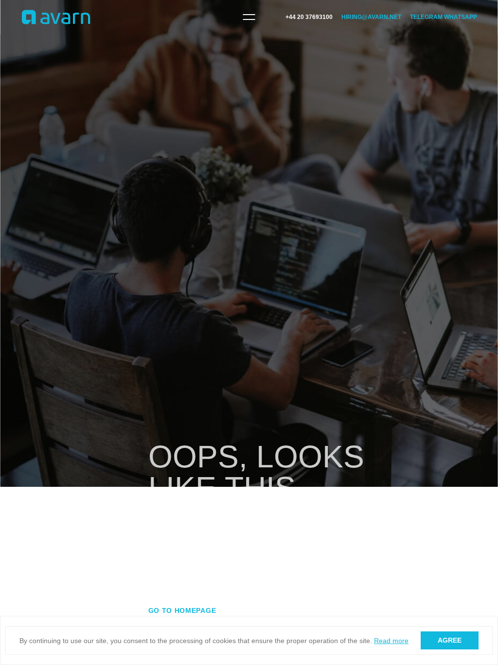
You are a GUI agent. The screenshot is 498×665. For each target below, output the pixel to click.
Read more (391, 641)
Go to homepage (182, 610)
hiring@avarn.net (371, 17)
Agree (450, 640)
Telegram (426, 17)
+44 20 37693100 (309, 17)
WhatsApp (460, 17)
